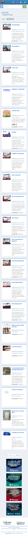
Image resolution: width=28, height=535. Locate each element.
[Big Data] (7, 524)
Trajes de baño (15, 331)
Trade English (12, 526)
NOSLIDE (20, 373)
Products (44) (5, 12)
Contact (25, 532)
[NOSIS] (13, 2)
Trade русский (19, 528)
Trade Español (4, 526)
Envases (13, 417)
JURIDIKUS (20, 94)
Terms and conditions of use (8, 532)
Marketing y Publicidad (17, 181)
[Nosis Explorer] (20, 524)
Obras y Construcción (16, 374)
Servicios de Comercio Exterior (18, 53)
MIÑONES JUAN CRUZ (23, 330)
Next (18, 455)
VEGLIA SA (20, 416)
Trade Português (5, 528)
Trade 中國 (12, 528)
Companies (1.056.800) (7, 15)
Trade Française (20, 526)
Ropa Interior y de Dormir (17, 353)
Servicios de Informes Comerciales (19, 31)
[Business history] (7, 522)
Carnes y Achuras (15, 117)
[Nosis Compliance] (20, 522)
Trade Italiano (16, 527)
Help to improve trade (18, 533)
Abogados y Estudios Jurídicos (18, 95)
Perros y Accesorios (16, 396)
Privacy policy (19, 532)
